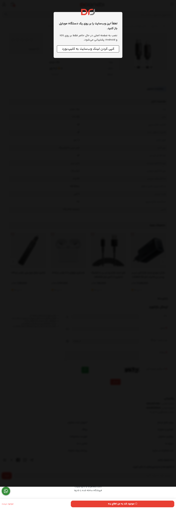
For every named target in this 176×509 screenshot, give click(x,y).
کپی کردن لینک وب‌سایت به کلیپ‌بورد (88, 48)
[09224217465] (6, 491)
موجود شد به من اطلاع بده (121, 504)
